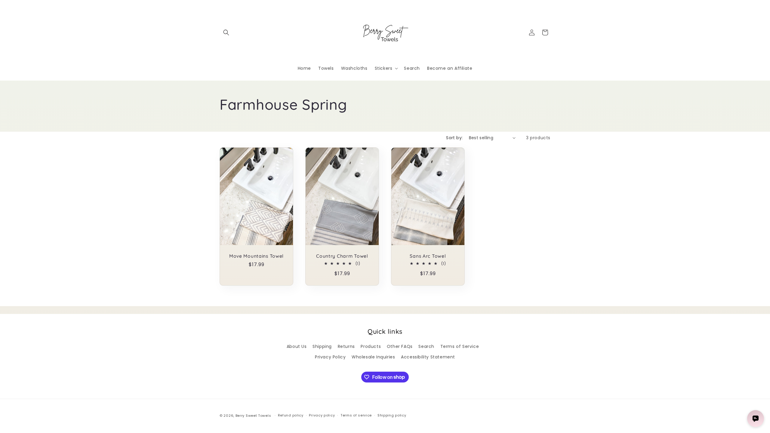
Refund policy (290, 415)
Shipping (322, 346)
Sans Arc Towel (428, 256)
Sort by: (454, 138)
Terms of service (356, 415)
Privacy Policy (330, 357)
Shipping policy (391, 415)
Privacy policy (322, 415)
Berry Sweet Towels (253, 415)
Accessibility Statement (428, 357)
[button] (226, 32)
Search (426, 346)
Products (371, 346)
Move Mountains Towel (256, 256)
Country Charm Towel (342, 256)
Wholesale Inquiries (373, 357)
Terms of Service (459, 346)
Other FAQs (400, 346)
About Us (297, 346)
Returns (346, 346)
